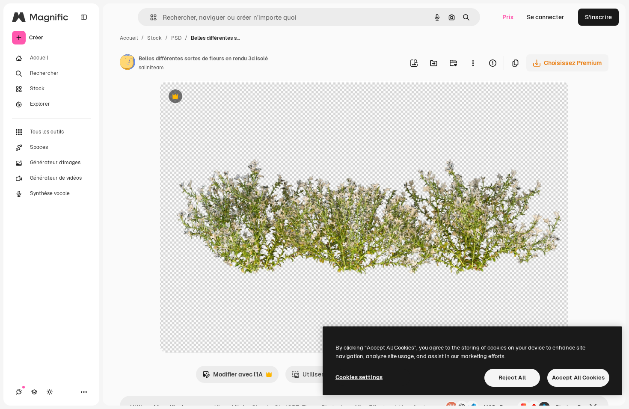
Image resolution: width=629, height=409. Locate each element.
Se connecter (545, 17)
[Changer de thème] (49, 392)
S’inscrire (598, 17)
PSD (176, 38)
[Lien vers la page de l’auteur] (127, 63)
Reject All (512, 377)
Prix (508, 17)
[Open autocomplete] (150, 17)
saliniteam (151, 67)
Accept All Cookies (578, 377)
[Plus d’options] (472, 62)
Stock (154, 38)
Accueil (129, 38)
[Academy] (34, 392)
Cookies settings (359, 377)
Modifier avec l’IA (232, 376)
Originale (216, 97)
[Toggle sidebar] (84, 17)
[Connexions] (19, 392)
